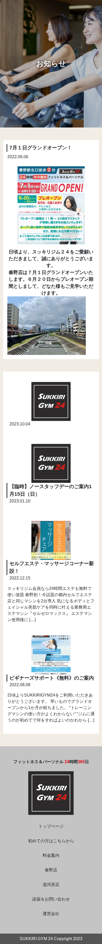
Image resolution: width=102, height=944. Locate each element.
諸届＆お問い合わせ (51, 899)
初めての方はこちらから (51, 841)
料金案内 (51, 855)
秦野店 (51, 870)
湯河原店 (51, 884)
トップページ (51, 826)
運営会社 (51, 913)
